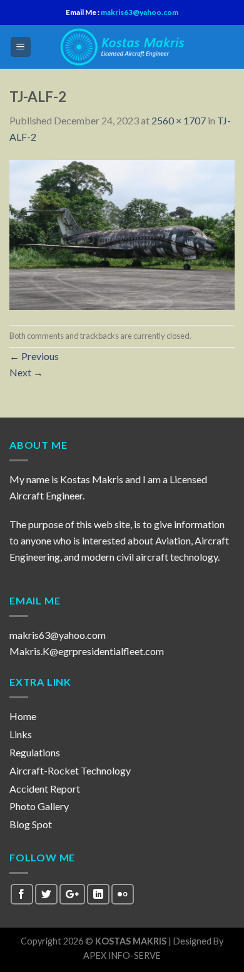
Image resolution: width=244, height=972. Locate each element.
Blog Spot (30, 824)
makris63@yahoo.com (138, 12)
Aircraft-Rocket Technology (70, 770)
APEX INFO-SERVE (122, 955)
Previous (34, 356)
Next (26, 372)
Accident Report (44, 788)
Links (20, 734)
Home (22, 716)
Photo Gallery (39, 806)
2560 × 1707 (178, 120)
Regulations (34, 752)
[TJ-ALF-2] (122, 233)
